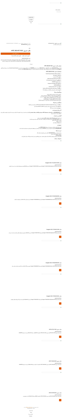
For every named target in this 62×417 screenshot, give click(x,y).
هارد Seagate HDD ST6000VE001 (53, 296)
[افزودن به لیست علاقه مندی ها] (60, 168)
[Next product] (27, 46)
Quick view (60, 172)
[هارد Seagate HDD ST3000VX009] (51, 216)
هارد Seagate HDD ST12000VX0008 (53, 162)
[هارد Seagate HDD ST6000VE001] (51, 283)
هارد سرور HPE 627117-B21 (55, 329)
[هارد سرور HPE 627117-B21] (51, 316)
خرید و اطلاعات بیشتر (15, 53)
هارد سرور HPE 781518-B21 (55, 361)
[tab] (31, 63)
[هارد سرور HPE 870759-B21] (51, 380)
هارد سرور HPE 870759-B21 (55, 392)
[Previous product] (29, 46)
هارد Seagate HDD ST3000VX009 (53, 229)
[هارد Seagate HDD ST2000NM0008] (51, 183)
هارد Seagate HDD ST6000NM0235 (53, 262)
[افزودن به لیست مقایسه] (60, 161)
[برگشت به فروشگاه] (28, 46)
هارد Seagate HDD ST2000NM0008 (53, 196)
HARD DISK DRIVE (58, 198)
